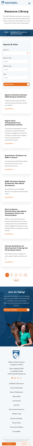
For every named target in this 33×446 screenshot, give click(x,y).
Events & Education (16, 388)
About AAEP (16, 396)
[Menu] (28, 3)
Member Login (16, 413)
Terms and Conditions (16, 427)
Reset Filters (9, 84)
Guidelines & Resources (16, 383)
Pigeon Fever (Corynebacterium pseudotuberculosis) (13, 123)
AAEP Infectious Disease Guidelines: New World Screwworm (15, 183)
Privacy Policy (16, 423)
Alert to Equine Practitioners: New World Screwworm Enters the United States (15, 212)
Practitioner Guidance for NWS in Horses (16, 156)
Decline (24, 443)
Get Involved (16, 401)
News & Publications (16, 392)
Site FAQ (16, 405)
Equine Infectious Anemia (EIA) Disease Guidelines (16, 96)
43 (25, 275)
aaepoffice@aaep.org (18, 374)
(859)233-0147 (19, 368)
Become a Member (16, 418)
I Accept (9, 443)
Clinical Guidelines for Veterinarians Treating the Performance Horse (16, 248)
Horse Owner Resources (16, 409)
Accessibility (16, 431)
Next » (16, 280)
